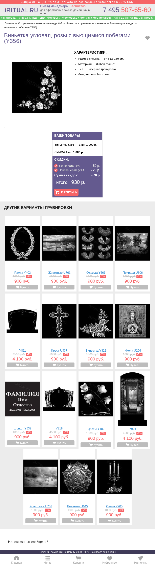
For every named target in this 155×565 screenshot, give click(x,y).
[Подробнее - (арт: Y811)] (22, 331)
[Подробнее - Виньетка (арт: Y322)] (96, 331)
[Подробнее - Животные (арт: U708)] (40, 487)
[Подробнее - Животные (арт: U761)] (59, 254)
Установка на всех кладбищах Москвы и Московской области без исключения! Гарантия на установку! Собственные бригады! (78, 19)
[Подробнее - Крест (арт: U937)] (59, 331)
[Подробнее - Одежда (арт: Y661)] (96, 254)
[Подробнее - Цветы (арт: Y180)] (96, 410)
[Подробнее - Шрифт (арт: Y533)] (22, 409)
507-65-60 (125, 10)
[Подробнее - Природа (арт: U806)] (132, 254)
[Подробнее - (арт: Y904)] (132, 410)
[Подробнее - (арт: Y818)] (59, 409)
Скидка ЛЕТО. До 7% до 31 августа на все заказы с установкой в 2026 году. (77, 1)
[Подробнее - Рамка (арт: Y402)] (22, 254)
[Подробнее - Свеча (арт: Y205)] (114, 487)
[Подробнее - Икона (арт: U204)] (132, 331)
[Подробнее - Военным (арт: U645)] (77, 487)
